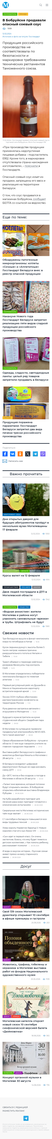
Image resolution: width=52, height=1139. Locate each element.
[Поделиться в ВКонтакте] (12, 453)
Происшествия (11, 587)
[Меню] (46, 5)
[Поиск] (40, 5)
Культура (8, 1073)
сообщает (39, 199)
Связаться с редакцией (15, 1107)
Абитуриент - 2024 (12, 514)
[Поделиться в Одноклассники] (20, 453)
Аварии (37, 587)
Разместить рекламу (14, 1111)
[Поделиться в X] (27, 453)
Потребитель (10, 14)
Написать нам (15, 461)
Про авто (26, 587)
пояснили (31, 166)
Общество (24, 607)
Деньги (24, 571)
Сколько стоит (11, 571)
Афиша (16, 907)
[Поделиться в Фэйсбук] (5, 453)
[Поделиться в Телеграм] (35, 453)
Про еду (23, 14)
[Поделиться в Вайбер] (42, 453)
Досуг (6, 907)
